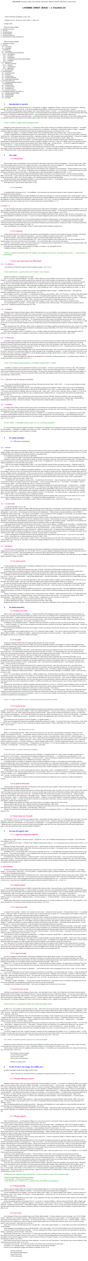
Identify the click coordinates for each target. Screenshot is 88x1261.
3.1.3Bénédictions (8, 68)
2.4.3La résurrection (9, 57)
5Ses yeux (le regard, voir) (8, 35)
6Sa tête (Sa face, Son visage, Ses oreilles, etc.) (12, 36)
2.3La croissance (7, 51)
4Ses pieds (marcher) (6, 33)
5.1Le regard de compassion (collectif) (12, 82)
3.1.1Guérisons (7, 65)
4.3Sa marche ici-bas (7, 76)
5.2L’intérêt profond (7, 85)
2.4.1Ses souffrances (9, 54)
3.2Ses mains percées (8, 69)
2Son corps (4, 30)
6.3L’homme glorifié (7, 96)
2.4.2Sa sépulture (8, 55)
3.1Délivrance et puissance (9, 63)
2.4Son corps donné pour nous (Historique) (13, 52)
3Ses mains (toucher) (6, 32)
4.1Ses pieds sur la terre (8, 72)
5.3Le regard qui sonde (8, 86)
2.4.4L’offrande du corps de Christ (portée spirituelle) (16, 58)
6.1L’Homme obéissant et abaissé (10, 93)
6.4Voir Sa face (6, 97)
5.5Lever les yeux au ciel (8, 89)
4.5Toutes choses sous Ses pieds (10, 79)
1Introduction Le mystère (7, 28)
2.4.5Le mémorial (8, 60)
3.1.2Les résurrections (9, 66)
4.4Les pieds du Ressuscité (9, 77)
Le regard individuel (8, 83)
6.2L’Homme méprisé (8, 94)
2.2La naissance (6, 48)
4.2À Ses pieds (6, 74)
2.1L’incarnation (7, 46)
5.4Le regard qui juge (8, 88)
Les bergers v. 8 (6, 49)
